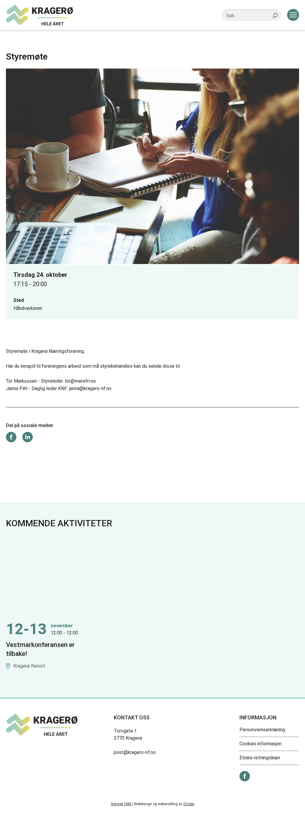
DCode (188, 804)
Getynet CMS (121, 804)
